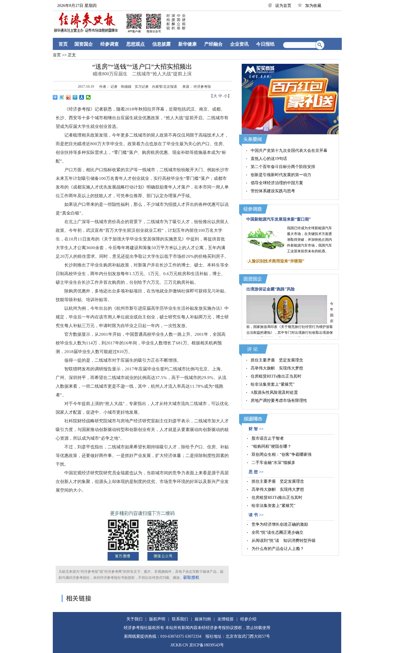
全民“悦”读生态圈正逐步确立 (277, 532)
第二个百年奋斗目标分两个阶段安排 (283, 167)
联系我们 (180, 619)
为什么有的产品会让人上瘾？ (278, 548)
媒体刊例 (203, 619)
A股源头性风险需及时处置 (274, 392)
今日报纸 (265, 44)
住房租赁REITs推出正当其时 (276, 376)
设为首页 (283, 5)
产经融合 (213, 44)
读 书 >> (256, 515)
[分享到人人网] (81, 97)
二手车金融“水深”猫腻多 (273, 462)
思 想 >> (256, 472)
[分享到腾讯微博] (75, 97)
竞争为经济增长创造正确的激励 (280, 524)
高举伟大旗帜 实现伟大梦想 (277, 368)
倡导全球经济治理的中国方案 (277, 183)
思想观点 (135, 44)
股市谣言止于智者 (268, 438)
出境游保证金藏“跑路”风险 (270, 289)
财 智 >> (256, 429)
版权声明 (157, 619)
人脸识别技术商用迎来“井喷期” (276, 261)
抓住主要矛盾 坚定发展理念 (277, 360)
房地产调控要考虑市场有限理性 (279, 400)
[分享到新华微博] (61, 97)
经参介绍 (248, 619)
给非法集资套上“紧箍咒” (272, 384)
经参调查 (109, 44)
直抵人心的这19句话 (269, 158)
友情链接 (225, 619)
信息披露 (161, 44)
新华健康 (187, 44)
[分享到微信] (88, 97)
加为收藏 (313, 5)
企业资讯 (239, 44)
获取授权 (191, 577)
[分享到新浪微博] (68, 97)
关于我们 (134, 619)
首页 (63, 44)
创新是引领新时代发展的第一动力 (281, 175)
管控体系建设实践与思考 (273, 191)
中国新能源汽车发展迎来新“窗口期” (278, 219)
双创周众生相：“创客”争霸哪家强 (282, 454)
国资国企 (83, 44)
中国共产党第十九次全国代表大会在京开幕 (289, 150)
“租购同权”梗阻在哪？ (271, 446)
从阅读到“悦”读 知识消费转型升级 (284, 540)
